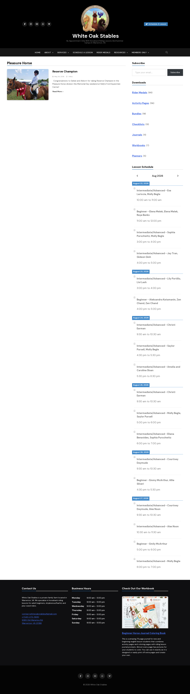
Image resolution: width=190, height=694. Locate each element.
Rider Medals (103, 52)
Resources (120, 52)
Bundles (136, 113)
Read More (57, 91)
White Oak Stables (95, 36)
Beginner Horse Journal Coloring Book (144, 633)
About (47, 52)
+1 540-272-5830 (30, 617)
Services (62, 52)
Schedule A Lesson (83, 52)
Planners (137, 156)
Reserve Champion (64, 71)
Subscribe (175, 72)
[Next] (178, 176)
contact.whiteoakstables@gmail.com (39, 614)
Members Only (139, 52)
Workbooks (138, 145)
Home (38, 52)
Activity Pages (140, 103)
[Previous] (137, 176)
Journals (137, 134)
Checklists (138, 124)
